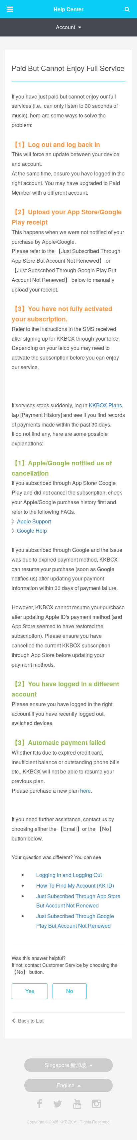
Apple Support (34, 521)
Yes (29, 991)
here (85, 790)
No (69, 991)
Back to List (31, 1020)
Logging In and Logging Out (69, 875)
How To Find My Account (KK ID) (75, 885)
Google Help (32, 530)
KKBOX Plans (105, 405)
